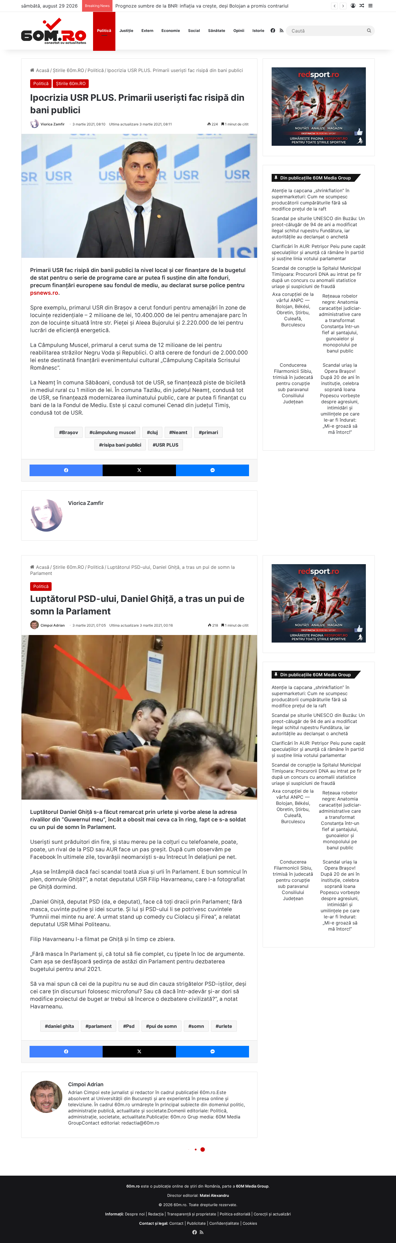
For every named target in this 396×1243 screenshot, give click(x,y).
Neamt (179, 432)
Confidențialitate (224, 1223)
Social (194, 30)
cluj (154, 432)
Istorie (258, 30)
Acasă (41, 70)
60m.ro (180, 1204)
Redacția (156, 1214)
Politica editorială (235, 1214)
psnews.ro (44, 292)
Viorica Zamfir (53, 124)
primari (210, 432)
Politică (104, 30)
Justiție (126, 30)
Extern (147, 30)
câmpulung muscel (113, 432)
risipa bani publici (121, 445)
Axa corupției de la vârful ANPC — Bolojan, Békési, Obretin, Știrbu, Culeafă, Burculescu (293, 309)
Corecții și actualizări (272, 1214)
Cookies (250, 1223)
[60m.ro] (53, 31)
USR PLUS (167, 445)
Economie (170, 30)
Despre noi (135, 1214)
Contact (176, 1223)
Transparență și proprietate (191, 1214)
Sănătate (216, 30)
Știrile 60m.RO (68, 70)
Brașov (70, 432)
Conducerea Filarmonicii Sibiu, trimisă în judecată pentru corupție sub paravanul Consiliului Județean (293, 383)
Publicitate (196, 1223)
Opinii (238, 30)
